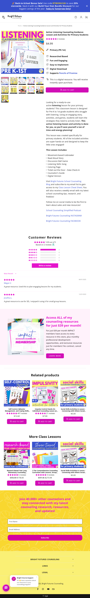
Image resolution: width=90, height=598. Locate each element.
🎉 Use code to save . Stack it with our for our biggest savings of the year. (45, 6)
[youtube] (48, 589)
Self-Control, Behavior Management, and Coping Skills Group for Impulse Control (17, 410)
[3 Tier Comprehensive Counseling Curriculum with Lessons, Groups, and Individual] (45, 455)
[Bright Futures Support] (6, 588)
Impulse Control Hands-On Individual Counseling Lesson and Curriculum (45, 410)
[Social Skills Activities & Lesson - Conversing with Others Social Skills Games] (73, 393)
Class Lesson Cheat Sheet (70, 187)
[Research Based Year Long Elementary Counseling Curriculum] (17, 455)
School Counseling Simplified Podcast (63, 210)
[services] (75, 17)
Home (20, 26)
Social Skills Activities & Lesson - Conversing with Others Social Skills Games (73, 410)
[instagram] (43, 589)
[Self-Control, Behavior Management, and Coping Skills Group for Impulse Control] (17, 393)
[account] (81, 17)
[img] (9, 280)
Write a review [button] (45, 265)
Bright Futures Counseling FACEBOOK (63, 221)
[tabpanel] (17, 404)
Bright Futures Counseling (14, 17)
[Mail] (53, 589)
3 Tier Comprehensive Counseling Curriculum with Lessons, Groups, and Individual (45, 471)
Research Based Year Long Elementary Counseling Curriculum (17, 471)
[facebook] (38, 589)
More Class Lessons (45, 436)
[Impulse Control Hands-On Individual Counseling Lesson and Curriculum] (45, 393)
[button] (87, 6)
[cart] (86, 17)
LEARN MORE (55, 356)
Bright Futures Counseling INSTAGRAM (64, 215)
